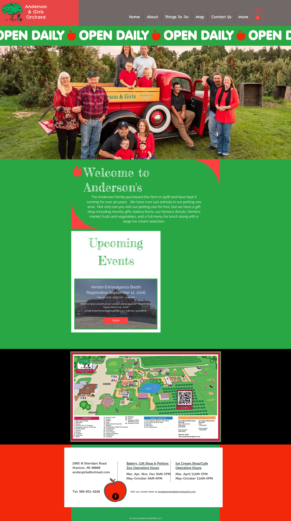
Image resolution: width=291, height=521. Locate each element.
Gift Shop (146, 463)
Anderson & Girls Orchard (36, 12)
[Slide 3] (142, 151)
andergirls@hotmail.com (91, 472)
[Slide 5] (148, 151)
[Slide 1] (145, 152)
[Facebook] (115, 496)
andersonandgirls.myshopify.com (177, 491)
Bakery (132, 463)
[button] (177, 17)
